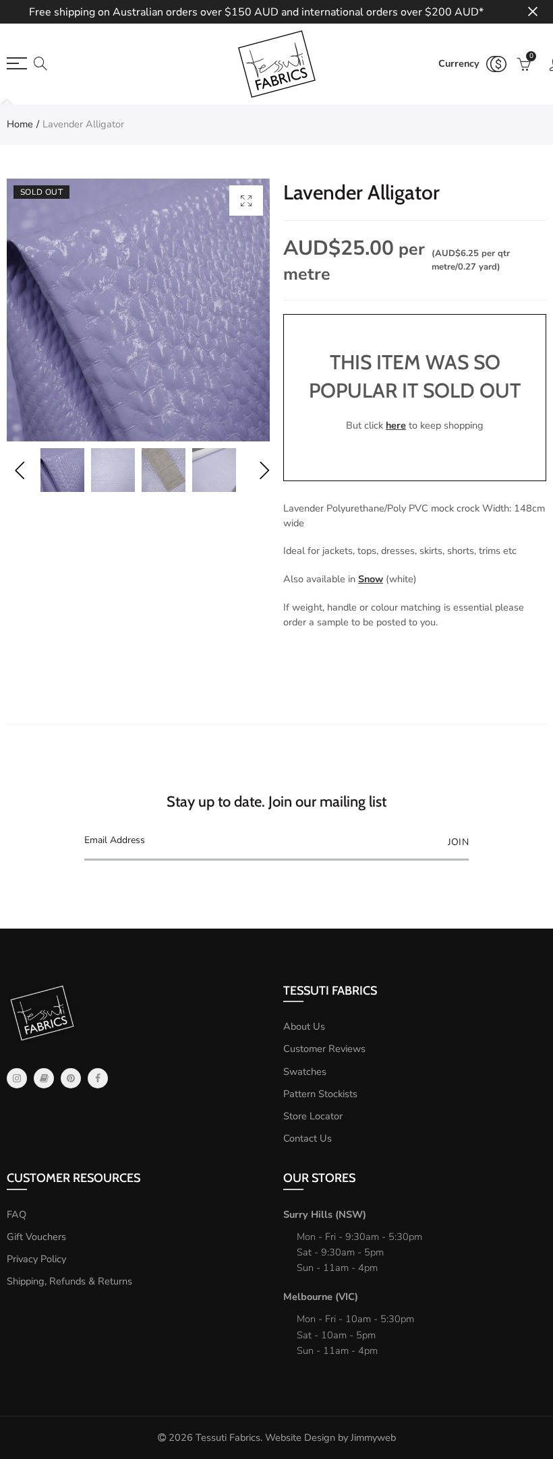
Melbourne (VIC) (320, 1296)
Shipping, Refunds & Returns (69, 1281)
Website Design (300, 1437)
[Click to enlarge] (246, 200)
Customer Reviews (324, 1048)
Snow (370, 579)
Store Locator (313, 1116)
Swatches (304, 1071)
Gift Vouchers (36, 1236)
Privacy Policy (36, 1259)
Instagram (17, 1078)
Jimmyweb (373, 1437)
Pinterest (71, 1078)
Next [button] (264, 470)
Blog (44, 1078)
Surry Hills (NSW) (324, 1214)
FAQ (16, 1214)
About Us (304, 1026)
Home (20, 124)
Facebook (98, 1078)
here (396, 425)
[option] (138, 310)
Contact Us (307, 1138)
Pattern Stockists (320, 1093)
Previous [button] (19, 470)
